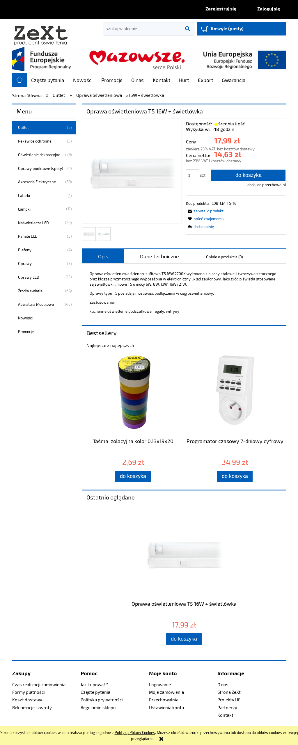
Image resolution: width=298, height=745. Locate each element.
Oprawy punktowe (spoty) (40, 168)
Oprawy (25, 263)
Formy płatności (28, 692)
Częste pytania (95, 692)
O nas (222, 684)
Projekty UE (228, 699)
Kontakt (225, 715)
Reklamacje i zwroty (32, 707)
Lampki (24, 209)
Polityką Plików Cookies (135, 732)
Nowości (25, 318)
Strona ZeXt (229, 692)
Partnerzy (227, 707)
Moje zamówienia (166, 692)
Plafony (24, 250)
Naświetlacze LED (33, 223)
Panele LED (28, 236)
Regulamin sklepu (98, 707)
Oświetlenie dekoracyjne (39, 154)
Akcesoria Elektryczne (37, 181)
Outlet (23, 127)
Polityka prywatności (102, 699)
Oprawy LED (28, 277)
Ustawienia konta (166, 707)
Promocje (26, 331)
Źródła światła (30, 291)
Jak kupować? (94, 684)
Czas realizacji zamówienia (38, 684)
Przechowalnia (163, 699)
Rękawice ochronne (35, 141)
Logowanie (160, 684)
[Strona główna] (41, 33)
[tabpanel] (184, 292)
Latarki (24, 195)
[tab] (103, 256)
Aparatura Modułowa (36, 304)
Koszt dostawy (27, 699)
